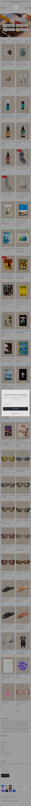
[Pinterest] (17, 413)
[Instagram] (15, 413)
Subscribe (15, 409)
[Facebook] (13, 413)
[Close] (27, 391)
